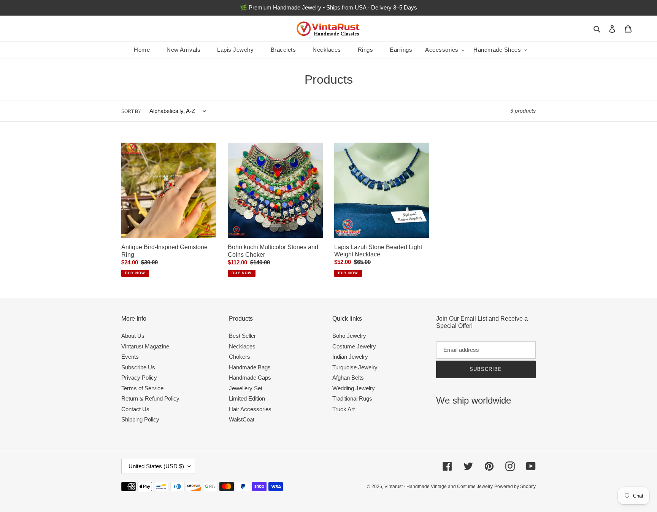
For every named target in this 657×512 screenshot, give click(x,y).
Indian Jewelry (350, 356)
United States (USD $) (156, 466)
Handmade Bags (250, 367)
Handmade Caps (250, 377)
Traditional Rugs (352, 398)
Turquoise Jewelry (355, 367)
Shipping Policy (140, 419)
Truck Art (343, 409)
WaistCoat (241, 419)
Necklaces (242, 346)
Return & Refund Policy (150, 398)
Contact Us (135, 409)
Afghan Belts (348, 377)
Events (130, 356)
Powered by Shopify (515, 486)
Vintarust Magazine (145, 346)
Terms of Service (142, 388)
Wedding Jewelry (353, 388)
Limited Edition (247, 398)
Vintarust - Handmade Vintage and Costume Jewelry (438, 486)
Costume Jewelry (354, 346)
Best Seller (242, 335)
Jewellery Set (245, 388)
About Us (132, 335)
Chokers (239, 356)
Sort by (131, 111)
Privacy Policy (139, 377)
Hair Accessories (250, 409)
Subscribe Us (138, 367)
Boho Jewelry (349, 335)
